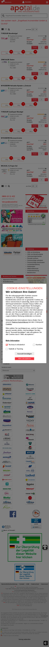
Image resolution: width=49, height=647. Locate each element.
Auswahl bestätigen (24, 354)
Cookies (9, 324)
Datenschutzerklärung (20, 322)
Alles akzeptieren (24, 359)
